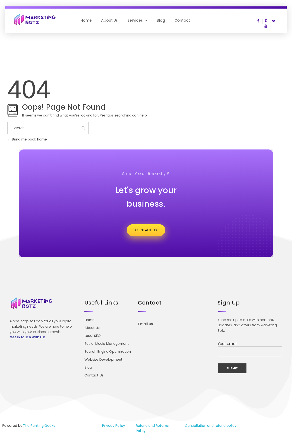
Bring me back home (29, 139)
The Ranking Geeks (39, 425)
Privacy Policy (113, 425)
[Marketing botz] (35, 19)
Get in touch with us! (27, 337)
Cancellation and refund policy (210, 425)
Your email (227, 343)
